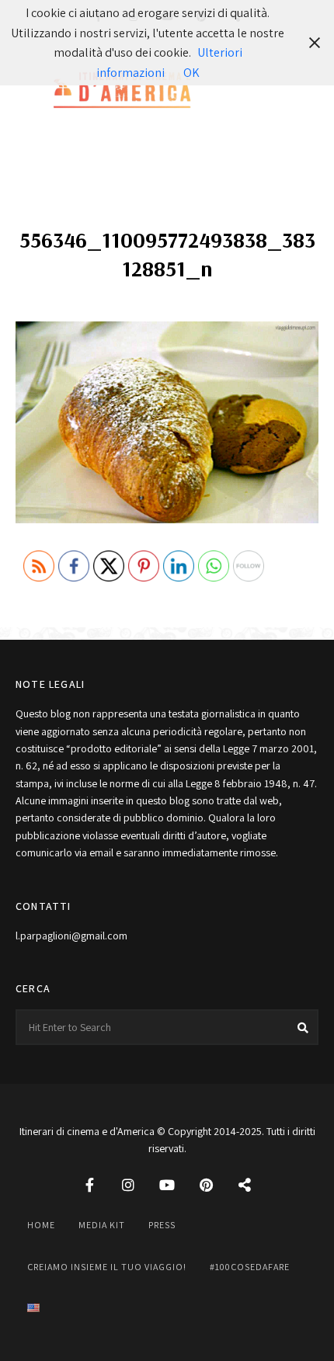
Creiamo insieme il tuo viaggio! (106, 1266)
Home (41, 1225)
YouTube (167, 1184)
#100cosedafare (250, 1266)
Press (162, 1225)
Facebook (89, 1184)
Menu (302, 91)
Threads (244, 1184)
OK (191, 72)
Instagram (128, 1184)
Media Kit (101, 1225)
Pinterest (205, 1184)
